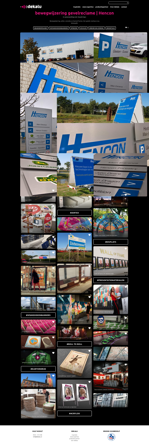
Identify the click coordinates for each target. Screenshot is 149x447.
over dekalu (74, 440)
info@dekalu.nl (37, 436)
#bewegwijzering (96, 28)
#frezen (74, 28)
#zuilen (83, 28)
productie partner (74, 438)
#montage (110, 28)
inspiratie (74, 435)
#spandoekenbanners (59, 28)
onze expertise (74, 437)
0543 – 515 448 (37, 435)
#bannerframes (40, 28)
